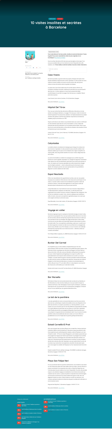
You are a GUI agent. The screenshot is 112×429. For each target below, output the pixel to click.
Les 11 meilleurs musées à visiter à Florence (32, 413)
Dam (26, 62)
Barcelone (52, 18)
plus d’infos (61, 101)
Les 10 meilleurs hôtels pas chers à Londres (31, 409)
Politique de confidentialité (22, 399)
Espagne (60, 18)
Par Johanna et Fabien (60, 57)
